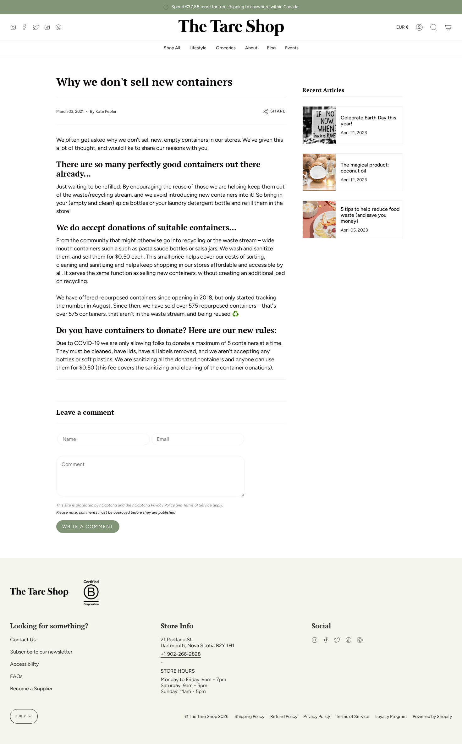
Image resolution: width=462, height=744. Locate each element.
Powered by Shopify (432, 716)
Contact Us (23, 640)
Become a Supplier (31, 689)
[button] (433, 27)
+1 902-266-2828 (181, 654)
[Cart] (448, 27)
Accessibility (24, 664)
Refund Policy (283, 716)
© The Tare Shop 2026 (206, 716)
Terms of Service (197, 505)
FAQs (16, 676)
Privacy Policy (163, 505)
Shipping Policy (249, 716)
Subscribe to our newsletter (41, 652)
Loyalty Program (391, 716)
